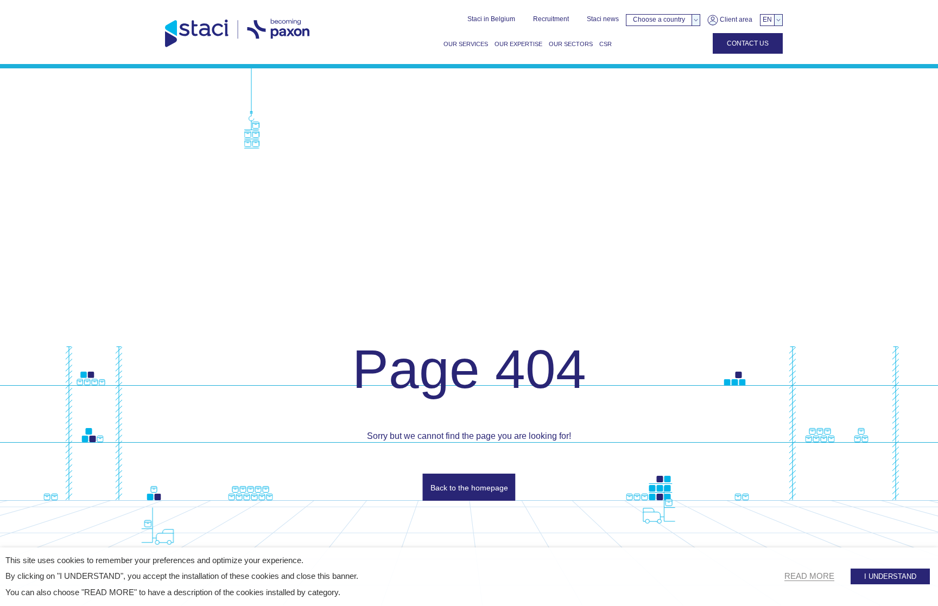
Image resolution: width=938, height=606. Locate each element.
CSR (605, 44)
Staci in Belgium (491, 19)
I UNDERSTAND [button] (890, 576)
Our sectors (571, 44)
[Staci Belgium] (237, 33)
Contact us (748, 43)
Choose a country (659, 19)
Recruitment (551, 19)
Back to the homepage (469, 487)
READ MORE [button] (809, 576)
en (767, 19)
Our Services (465, 44)
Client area (735, 19)
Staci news (603, 19)
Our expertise (518, 44)
